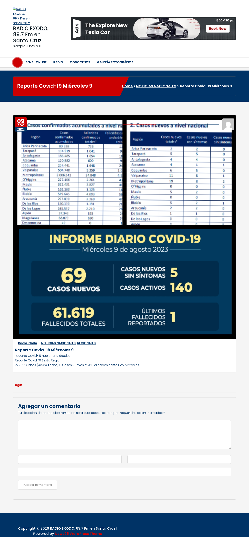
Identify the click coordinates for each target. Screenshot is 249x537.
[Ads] (153, 28)
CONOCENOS (80, 62)
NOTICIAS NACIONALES (156, 86)
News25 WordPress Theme (78, 533)
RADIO (58, 62)
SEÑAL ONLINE (36, 62)
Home (127, 86)
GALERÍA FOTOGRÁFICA (115, 62)
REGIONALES (86, 343)
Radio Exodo (27, 343)
